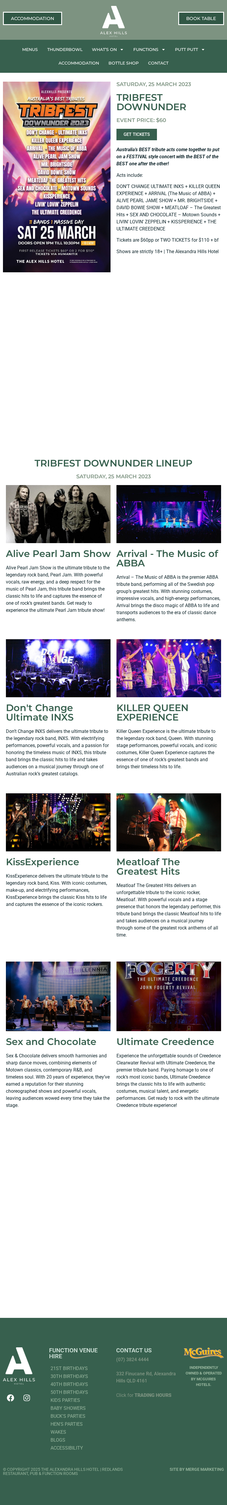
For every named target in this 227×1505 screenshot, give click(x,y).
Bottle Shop (123, 63)
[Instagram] (26, 1397)
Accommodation (79, 63)
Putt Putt (186, 49)
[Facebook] (10, 1397)
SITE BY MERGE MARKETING (197, 1469)
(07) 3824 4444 (132, 1359)
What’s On (104, 49)
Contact (158, 63)
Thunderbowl (64, 49)
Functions (145, 49)
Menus (30, 49)
